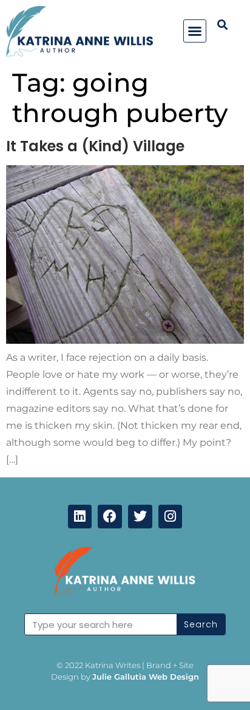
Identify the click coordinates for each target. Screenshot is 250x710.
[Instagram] (170, 517)
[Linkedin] (80, 517)
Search (201, 624)
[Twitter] (140, 517)
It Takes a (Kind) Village (95, 146)
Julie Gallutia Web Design (145, 676)
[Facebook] (110, 517)
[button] (194, 31)
